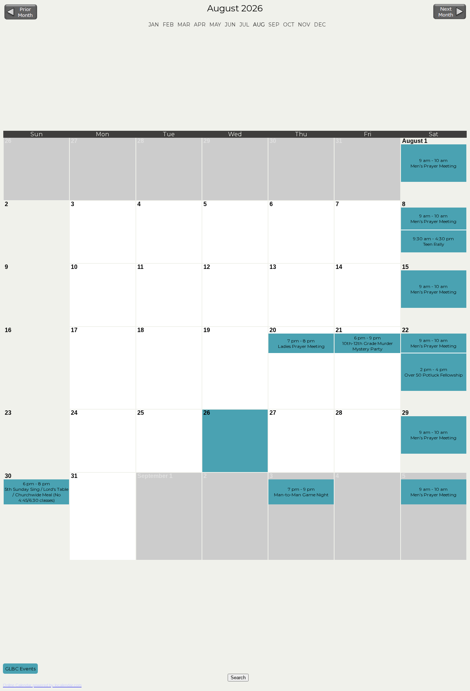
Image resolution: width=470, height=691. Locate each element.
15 (405, 267)
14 (339, 267)
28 (140, 141)
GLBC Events (20, 669)
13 (273, 267)
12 (206, 267)
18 (140, 330)
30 (273, 141)
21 (339, 330)
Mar (183, 24)
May (215, 24)
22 (405, 330)
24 (74, 413)
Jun (230, 24)
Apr (200, 24)
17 (74, 330)
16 (8, 330)
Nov (304, 24)
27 (74, 141)
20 (273, 330)
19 (206, 330)
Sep (273, 24)
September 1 (155, 476)
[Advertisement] (235, 79)
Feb (168, 24)
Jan (153, 24)
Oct (288, 24)
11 (140, 267)
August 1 (414, 141)
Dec (320, 24)
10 (74, 267)
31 (339, 141)
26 (8, 141)
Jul (244, 24)
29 (206, 141)
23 (8, 413)
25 (140, 413)
